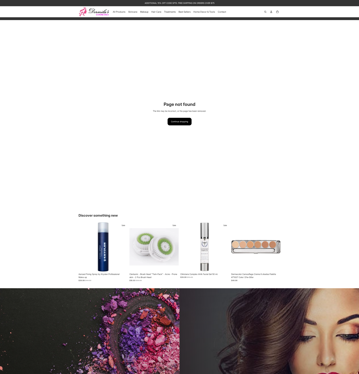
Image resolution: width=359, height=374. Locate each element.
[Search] (265, 12)
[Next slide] (123, 247)
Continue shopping (179, 121)
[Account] (271, 12)
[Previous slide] (83, 247)
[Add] (123, 267)
